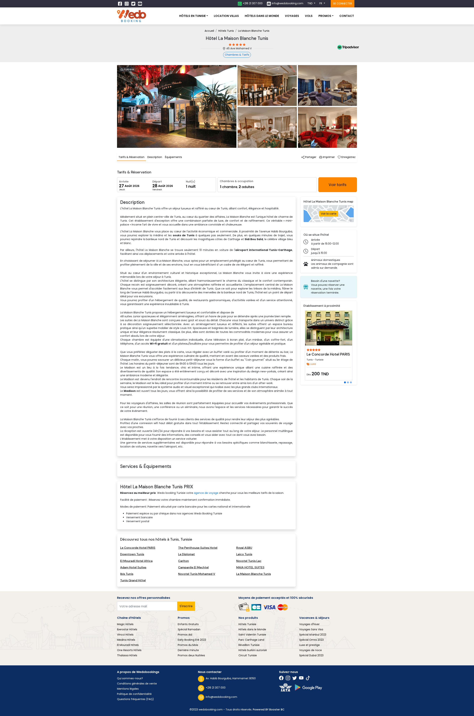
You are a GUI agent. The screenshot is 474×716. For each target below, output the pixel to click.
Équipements (173, 157)
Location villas (226, 16)
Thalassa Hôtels (127, 655)
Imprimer (328, 157)
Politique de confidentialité (134, 694)
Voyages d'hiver (309, 624)
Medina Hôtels (126, 640)
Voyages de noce (310, 650)
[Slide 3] (351, 382)
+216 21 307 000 (216, 687)
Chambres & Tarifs (237, 55)
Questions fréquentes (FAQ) (135, 699)
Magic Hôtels (125, 624)
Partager (310, 157)
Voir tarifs (337, 184)
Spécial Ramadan (189, 629)
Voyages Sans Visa (311, 629)
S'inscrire (186, 606)
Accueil (209, 31)
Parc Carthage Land (251, 640)
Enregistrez (348, 157)
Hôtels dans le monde (262, 16)
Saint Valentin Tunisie (252, 634)
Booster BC (276, 709)
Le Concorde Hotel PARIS (328, 354)
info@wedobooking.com (221, 697)
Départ (157, 181)
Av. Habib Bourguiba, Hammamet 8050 (231, 678)
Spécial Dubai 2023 (311, 655)
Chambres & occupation (236, 181)
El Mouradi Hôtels (128, 645)
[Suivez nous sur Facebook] (120, 3)
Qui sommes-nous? (130, 678)
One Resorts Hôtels (129, 650)
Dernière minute (188, 650)
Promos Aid (185, 634)
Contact (346, 16)
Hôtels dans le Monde (252, 629)
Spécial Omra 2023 (311, 640)
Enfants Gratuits (188, 624)
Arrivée (123, 181)
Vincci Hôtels (125, 634)
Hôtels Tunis (226, 31)
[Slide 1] (345, 382)
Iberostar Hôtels (127, 629)
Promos (324, 16)
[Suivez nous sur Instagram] (127, 3)
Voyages (292, 16)
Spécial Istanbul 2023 (312, 634)
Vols (309, 16)
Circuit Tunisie (247, 655)
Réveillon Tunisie (249, 645)
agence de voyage (206, 493)
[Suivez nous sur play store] (308, 687)
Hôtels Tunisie (247, 624)
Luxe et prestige (309, 645)
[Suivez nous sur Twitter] (133, 3)
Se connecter (342, 3)
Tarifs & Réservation (131, 157)
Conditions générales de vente (137, 683)
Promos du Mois (188, 645)
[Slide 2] (348, 382)
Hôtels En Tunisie (192, 16)
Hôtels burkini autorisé (252, 650)
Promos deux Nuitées (191, 655)
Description (154, 157)
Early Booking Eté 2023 (192, 640)
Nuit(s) (190, 181)
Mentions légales (128, 689)
